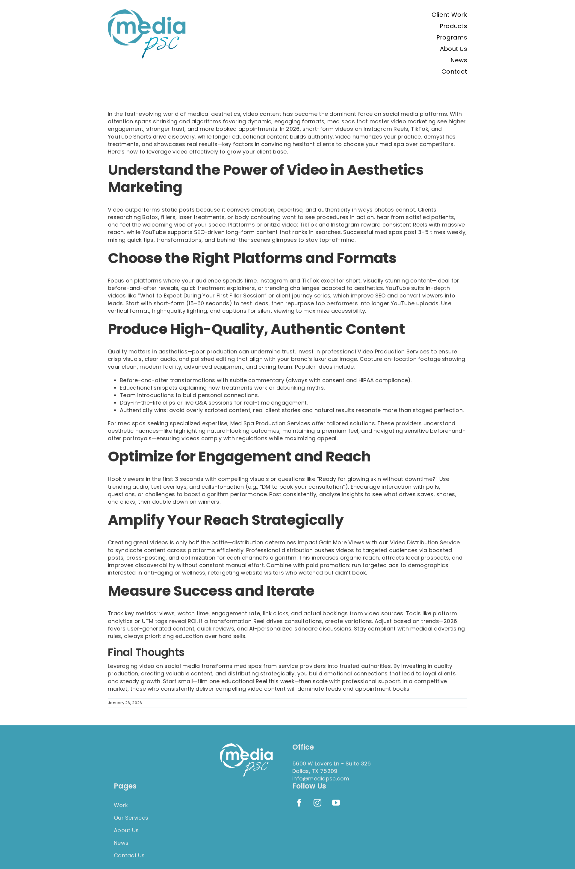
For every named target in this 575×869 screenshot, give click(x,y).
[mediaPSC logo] (147, 11)
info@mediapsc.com (320, 778)
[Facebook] (299, 802)
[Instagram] (317, 802)
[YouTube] (336, 802)
